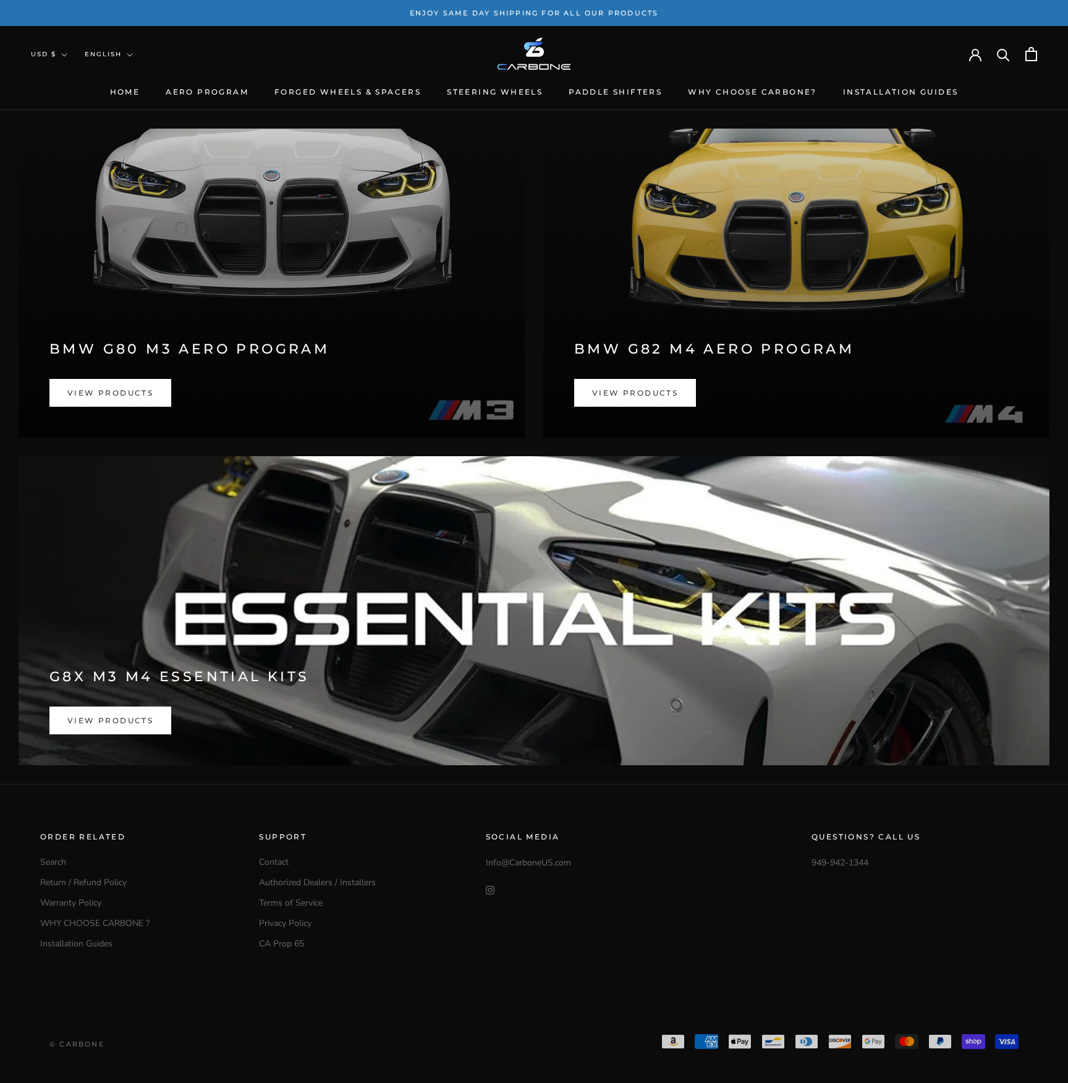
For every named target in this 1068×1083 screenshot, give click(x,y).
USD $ (43, 54)
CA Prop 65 (281, 943)
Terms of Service (291, 903)
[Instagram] (490, 889)
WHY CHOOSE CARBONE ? (95, 923)
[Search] (1003, 54)
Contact (274, 862)
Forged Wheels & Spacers (347, 91)
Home (125, 91)
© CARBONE (76, 1044)
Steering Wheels (495, 91)
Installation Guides (901, 91)
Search (53, 862)
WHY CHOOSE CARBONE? (752, 91)
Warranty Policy (70, 903)
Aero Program (207, 91)
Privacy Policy (285, 923)
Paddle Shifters (615, 91)
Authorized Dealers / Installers (317, 882)
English (103, 54)
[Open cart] (1031, 54)
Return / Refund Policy (83, 882)
